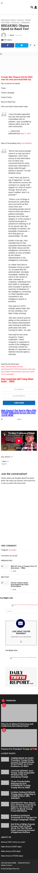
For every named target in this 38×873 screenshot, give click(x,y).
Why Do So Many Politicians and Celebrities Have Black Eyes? (17, 725)
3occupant (12, 550)
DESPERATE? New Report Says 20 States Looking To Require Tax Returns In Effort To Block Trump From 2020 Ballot (23, 806)
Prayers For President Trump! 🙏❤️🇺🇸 (19, 749)
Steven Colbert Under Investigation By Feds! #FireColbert (19, 584)
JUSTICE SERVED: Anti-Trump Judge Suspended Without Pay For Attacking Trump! (22, 773)
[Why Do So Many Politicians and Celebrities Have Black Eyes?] (19, 713)
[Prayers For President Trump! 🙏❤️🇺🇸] (19, 738)
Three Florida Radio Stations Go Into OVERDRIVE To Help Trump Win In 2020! (21, 784)
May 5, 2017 (25, 133)
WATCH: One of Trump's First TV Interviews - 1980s (24, 567)
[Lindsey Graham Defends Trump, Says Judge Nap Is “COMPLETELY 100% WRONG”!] (5, 793)
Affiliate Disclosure (8, 863)
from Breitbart (26, 143)
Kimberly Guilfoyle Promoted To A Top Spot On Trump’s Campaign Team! (24, 817)
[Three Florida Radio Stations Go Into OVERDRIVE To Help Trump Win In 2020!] (5, 782)
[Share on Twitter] (21, 45)
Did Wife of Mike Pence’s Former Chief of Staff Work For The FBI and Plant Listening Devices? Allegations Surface (23, 828)
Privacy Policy (6, 865)
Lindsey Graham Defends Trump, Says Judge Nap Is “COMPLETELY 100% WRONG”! (23, 795)
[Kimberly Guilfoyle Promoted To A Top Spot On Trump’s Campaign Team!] (5, 816)
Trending (25, 23)
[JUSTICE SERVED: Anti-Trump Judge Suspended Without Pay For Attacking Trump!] (5, 772)
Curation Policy (24, 863)
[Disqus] (19, 515)
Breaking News (8, 20)
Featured (5, 23)
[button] (32, 7)
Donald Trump (24, 20)
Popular (15, 23)
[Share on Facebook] (7, 45)
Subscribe (19, 403)
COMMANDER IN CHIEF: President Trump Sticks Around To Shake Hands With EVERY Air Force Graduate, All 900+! (22, 762)
